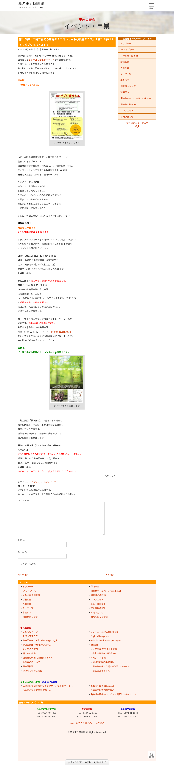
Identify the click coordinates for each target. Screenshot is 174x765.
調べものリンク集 (99, 616)
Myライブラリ (127, 49)
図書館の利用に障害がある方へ (38, 657)
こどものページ (30, 631)
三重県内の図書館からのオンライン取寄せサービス (48, 685)
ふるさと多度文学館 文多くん (37, 690)
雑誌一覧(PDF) (98, 603)
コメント (23, 500)
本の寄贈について (31, 662)
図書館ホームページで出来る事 (135, 98)
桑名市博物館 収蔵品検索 (104, 653)
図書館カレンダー (129, 86)
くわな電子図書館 (129, 55)
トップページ (126, 43)
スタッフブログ (48, 482)
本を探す (124, 80)
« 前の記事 (23, 574)
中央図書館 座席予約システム (37, 644)
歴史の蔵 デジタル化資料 (104, 649)
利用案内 (124, 92)
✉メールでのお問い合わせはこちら (87, 723)
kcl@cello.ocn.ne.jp (61, 331)
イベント (35, 482)
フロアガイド (126, 110)
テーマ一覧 (125, 73)
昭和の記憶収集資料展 (103, 662)
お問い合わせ (126, 116)
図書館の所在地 (128, 104)
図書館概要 (28, 666)
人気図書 (124, 67)
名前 (21, 540)
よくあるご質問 (30, 649)
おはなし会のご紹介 (32, 670)
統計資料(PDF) (98, 608)
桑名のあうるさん (101, 670)
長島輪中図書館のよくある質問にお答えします (113, 694)
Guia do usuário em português (106, 640)
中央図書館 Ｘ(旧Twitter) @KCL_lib (40, 640)
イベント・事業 (98, 657)
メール (22, 551)
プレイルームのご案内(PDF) (104, 631)
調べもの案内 (29, 653)
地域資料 (95, 644)
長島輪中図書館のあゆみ (102, 690)
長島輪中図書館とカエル (102, 685)
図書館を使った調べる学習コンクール (110, 666)
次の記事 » (110, 574)
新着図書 (124, 61)
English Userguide (100, 636)
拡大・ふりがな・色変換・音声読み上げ (87, 762)
